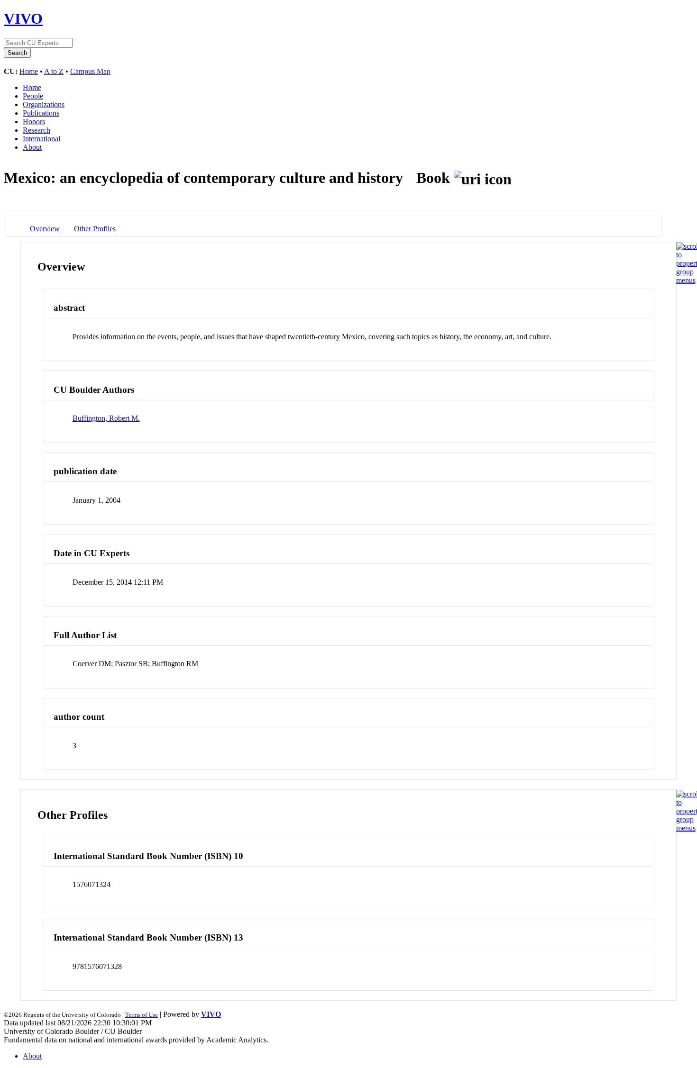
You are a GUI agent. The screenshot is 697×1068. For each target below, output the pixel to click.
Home (28, 71)
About (32, 147)
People (33, 96)
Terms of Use (141, 1014)
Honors (34, 122)
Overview (45, 229)
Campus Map (90, 71)
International (41, 139)
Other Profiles (95, 229)
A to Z (54, 71)
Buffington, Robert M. (106, 418)
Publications (41, 113)
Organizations (43, 104)
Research (36, 130)
